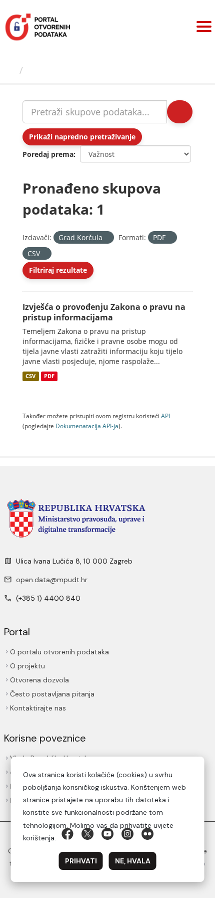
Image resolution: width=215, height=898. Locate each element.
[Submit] (179, 111)
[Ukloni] (106, 238)
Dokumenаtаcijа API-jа (87, 426)
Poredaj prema (48, 154)
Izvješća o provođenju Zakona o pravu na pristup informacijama (104, 312)
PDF (49, 376)
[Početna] (11, 70)
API (165, 416)
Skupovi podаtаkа (68, 70)
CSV (31, 376)
